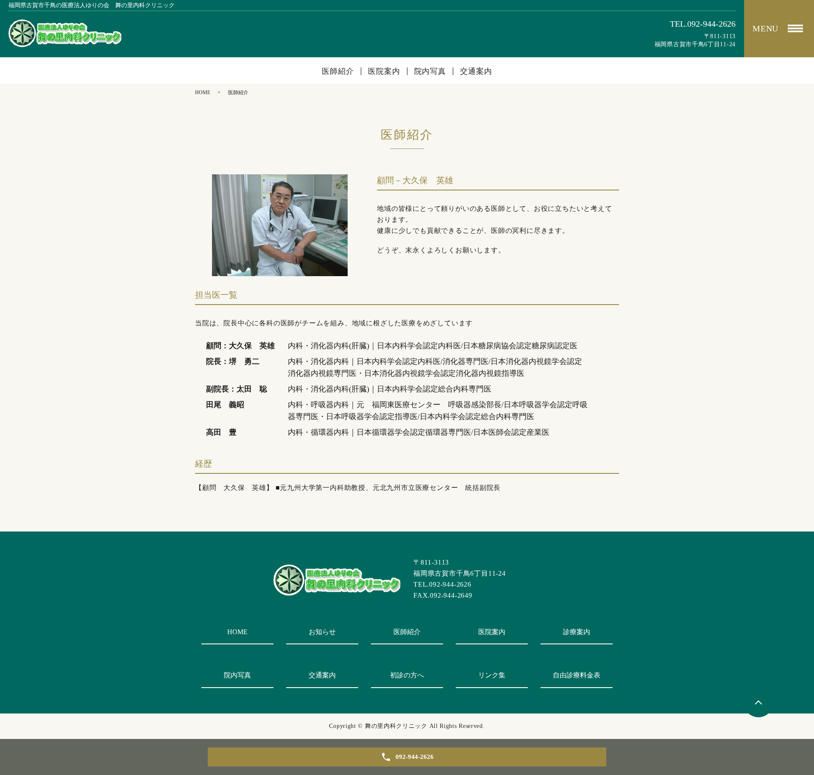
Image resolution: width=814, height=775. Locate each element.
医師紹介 (338, 71)
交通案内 (476, 71)
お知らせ (322, 631)
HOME (202, 92)
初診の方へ (407, 675)
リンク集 (491, 675)
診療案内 (576, 631)
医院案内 (384, 71)
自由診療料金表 (576, 675)
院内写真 (430, 71)
